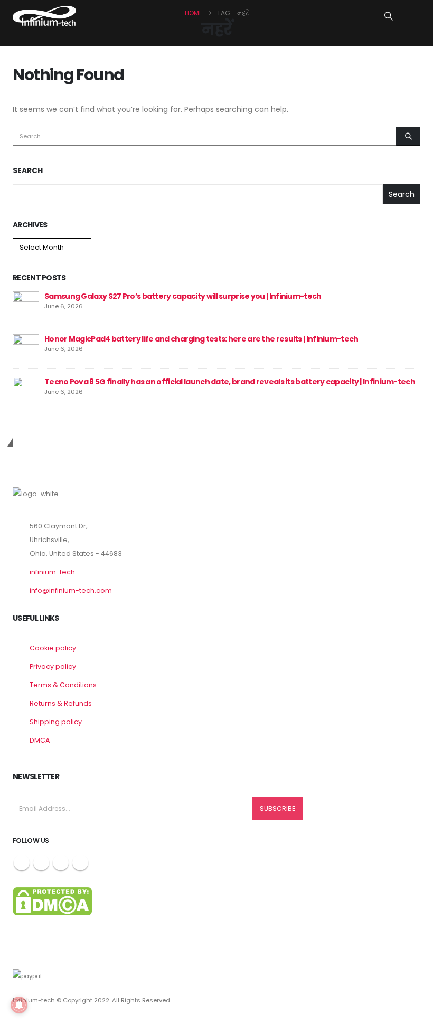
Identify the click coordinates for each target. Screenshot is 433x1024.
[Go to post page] (26, 304)
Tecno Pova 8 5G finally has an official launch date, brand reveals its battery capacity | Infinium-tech (229, 381)
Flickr (80, 862)
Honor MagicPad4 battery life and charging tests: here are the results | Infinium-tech (201, 339)
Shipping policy (56, 721)
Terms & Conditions (63, 684)
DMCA (40, 740)
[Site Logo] (44, 16)
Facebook (22, 862)
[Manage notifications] (19, 1005)
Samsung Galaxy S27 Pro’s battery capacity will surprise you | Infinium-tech (183, 296)
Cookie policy (53, 647)
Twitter (41, 862)
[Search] (408, 136)
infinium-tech (52, 571)
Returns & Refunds (61, 703)
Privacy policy (53, 666)
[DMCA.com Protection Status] (52, 900)
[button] (389, 16)
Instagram (61, 862)
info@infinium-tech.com (71, 590)
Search (28, 171)
